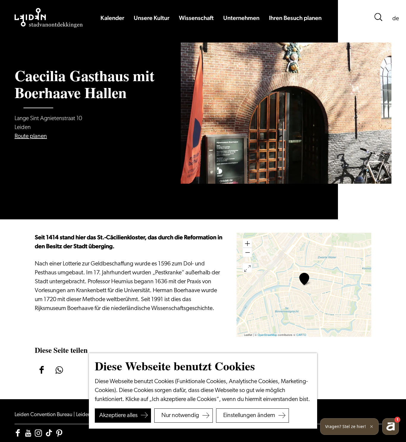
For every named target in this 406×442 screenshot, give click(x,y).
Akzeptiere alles (118, 416)
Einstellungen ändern (249, 416)
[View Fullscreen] (247, 267)
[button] (304, 279)
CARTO (301, 335)
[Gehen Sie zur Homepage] (49, 18)
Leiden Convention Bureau (44, 415)
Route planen (31, 136)
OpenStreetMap (267, 335)
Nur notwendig (180, 416)
